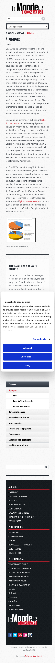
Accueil (11, 33)
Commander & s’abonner (21, 517)
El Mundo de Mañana (19, 568)
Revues (11, 540)
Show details (39, 339)
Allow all (27, 348)
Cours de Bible (15, 553)
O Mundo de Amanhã (19, 585)
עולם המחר (12, 597)
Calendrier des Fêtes (18, 513)
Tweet (8, 44)
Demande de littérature (19, 417)
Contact (20, 33)
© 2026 (14, 647)
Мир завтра (14, 605)
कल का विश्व (12, 601)
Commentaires (15, 536)
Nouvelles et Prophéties (20, 545)
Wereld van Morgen (18, 576)
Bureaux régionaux (17, 412)
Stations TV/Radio (17, 496)
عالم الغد (12, 589)
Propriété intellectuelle (23, 401)
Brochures (13, 532)
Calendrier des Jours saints (20, 439)
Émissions (13, 492)
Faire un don (14, 434)
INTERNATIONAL (16, 559)
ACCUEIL (12, 487)
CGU (14, 395)
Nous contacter (15, 423)
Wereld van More (17, 581)
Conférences (14, 521)
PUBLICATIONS (15, 527)
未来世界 (12, 593)
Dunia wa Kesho (16, 609)
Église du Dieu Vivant (29, 201)
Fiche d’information (21, 406)
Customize (26, 356)
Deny (27, 365)
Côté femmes (14, 549)
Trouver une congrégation (20, 428)
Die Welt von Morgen (19, 572)
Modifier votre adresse (18, 445)
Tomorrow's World (18, 564)
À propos (12, 390)
